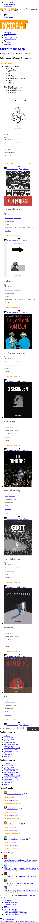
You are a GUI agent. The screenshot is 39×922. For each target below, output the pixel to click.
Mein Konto (33, 729)
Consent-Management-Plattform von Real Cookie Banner (17, 921)
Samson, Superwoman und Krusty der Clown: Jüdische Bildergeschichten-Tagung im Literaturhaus (20, 861)
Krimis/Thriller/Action (10, 749)
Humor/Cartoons (9, 753)
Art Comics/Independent (11, 744)
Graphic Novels (8, 737)
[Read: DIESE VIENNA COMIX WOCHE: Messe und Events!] (5, 882)
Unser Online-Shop (12, 48)
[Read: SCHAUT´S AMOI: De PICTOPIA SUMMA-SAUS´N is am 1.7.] (5, 867)
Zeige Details (24, 169)
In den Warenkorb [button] (12, 169)
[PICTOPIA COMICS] (14, 29)
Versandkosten (13, 800)
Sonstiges (6, 756)
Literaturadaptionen (9, 742)
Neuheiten (7, 736)
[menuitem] (21, 32)
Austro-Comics (8, 746)
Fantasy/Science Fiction (11, 751)
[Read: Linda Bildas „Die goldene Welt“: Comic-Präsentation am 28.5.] (5, 889)
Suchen (21, 728)
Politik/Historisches (9, 739)
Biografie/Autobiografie (11, 741)
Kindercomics (8, 754)
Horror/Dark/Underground (12, 748)
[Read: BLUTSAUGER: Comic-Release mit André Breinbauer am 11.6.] (5, 874)
